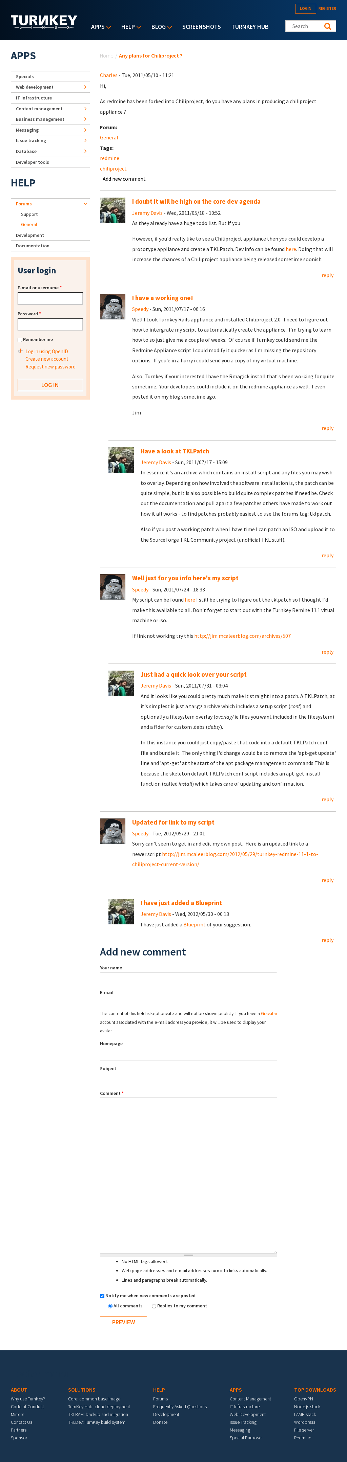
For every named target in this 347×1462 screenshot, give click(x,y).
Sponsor (19, 1438)
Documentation (32, 246)
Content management (39, 109)
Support (29, 214)
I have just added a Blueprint (181, 903)
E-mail (107, 992)
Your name (111, 967)
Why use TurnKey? (28, 1399)
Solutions (82, 1389)
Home (107, 55)
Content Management (250, 1399)
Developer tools (32, 162)
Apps (96, 27)
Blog (157, 27)
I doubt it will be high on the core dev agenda (196, 201)
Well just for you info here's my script (185, 578)
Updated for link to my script (173, 822)
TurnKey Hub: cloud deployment (99, 1406)
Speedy (140, 309)
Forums (24, 204)
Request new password (50, 366)
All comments (129, 1306)
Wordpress (304, 1422)
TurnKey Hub (250, 26)
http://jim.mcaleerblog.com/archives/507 (242, 635)
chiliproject (113, 168)
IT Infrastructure (34, 98)
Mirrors (17, 1414)
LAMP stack (305, 1414)
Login (305, 8)
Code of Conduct (27, 1406)
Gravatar (269, 1013)
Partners (18, 1430)
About (19, 1389)
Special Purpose (245, 1438)
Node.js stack (307, 1406)
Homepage (111, 1043)
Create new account (46, 359)
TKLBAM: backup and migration (98, 1414)
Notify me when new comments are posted (150, 1295)
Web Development (248, 1414)
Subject (108, 1068)
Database (26, 151)
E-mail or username (40, 288)
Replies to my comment (182, 1306)
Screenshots (201, 26)
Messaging (27, 130)
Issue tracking (31, 140)
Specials (25, 76)
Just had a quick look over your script (194, 674)
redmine (109, 158)
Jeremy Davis (147, 212)
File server (304, 1430)
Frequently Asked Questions (180, 1406)
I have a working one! (162, 298)
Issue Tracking (243, 1422)
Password (29, 314)
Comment (112, 1093)
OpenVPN (303, 1399)
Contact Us (21, 1422)
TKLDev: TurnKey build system (96, 1422)
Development (30, 235)
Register (327, 8)
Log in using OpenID (46, 351)
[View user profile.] (112, 209)
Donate (160, 1422)
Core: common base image (94, 1399)
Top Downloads (315, 1389)
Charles (109, 75)
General (109, 137)
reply (327, 275)
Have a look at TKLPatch (175, 451)
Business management (40, 119)
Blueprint (194, 924)
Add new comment (124, 178)
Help (126, 27)
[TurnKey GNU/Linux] (44, 26)
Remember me (38, 339)
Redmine (302, 1438)
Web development (35, 87)
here (291, 249)
